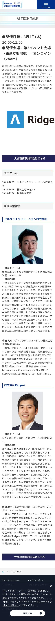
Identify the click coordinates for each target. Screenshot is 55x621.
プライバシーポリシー (36, 580)
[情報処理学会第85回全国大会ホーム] (4, 571)
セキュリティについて (11, 580)
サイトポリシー (11, 605)
